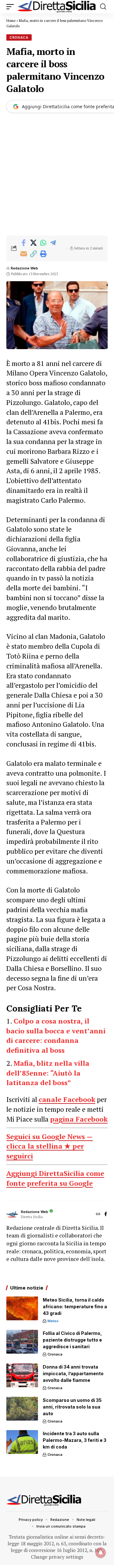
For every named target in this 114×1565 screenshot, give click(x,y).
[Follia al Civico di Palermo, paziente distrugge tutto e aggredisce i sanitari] (22, 1342)
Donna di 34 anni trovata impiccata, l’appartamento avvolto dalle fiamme (73, 1373)
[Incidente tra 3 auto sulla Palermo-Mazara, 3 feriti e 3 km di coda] (22, 1442)
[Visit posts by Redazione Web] (12, 1214)
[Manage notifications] (101, 1553)
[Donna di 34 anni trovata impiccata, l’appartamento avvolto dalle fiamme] (22, 1375)
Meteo (53, 1321)
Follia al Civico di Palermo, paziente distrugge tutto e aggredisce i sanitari (72, 1339)
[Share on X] (33, 243)
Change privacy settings (57, 1557)
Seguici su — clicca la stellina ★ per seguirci (49, 1146)
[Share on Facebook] (23, 243)
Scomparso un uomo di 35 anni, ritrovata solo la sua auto (72, 1406)
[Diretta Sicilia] (57, 6)
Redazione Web (24, 268)
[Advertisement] (57, 175)
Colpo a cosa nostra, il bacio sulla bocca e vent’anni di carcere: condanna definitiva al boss (55, 1035)
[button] (11, 6)
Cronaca (19, 37)
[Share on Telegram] (52, 243)
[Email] (23, 254)
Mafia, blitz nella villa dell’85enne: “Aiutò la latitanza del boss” (47, 1072)
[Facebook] (106, 1214)
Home (11, 20)
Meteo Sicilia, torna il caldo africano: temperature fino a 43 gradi (75, 1306)
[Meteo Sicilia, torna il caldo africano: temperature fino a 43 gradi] (22, 1308)
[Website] (98, 1214)
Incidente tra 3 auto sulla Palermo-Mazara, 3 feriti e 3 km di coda (74, 1440)
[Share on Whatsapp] (43, 243)
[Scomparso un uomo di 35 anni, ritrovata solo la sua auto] (22, 1409)
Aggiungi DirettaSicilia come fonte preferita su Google (55, 1178)
